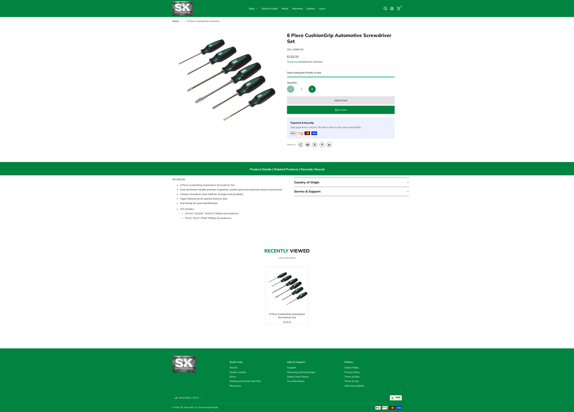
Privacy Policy (352, 372)
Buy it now (341, 109)
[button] (385, 8)
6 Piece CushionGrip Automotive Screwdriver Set (287, 316)
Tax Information (295, 381)
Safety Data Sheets (298, 376)
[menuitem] (258, 367)
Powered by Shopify (208, 407)
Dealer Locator (238, 372)
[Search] (385, 8)
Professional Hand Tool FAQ (245, 381)
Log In (322, 8)
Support (291, 367)
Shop (251, 8)
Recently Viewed (312, 169)
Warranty (297, 8)
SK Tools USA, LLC (189, 407)
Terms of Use (351, 381)
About (284, 8)
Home (175, 21)
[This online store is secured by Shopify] (396, 398)
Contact (310, 8)
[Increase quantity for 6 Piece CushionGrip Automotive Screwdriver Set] (312, 89)
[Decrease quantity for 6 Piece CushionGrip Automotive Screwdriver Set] (290, 89)
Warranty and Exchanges (301, 372)
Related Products (286, 169)
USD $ (188, 397)
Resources (235, 385)
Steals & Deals (270, 8)
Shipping (292, 61)
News (233, 376)
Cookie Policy (351, 367)
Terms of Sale (351, 376)
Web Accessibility (354, 385)
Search (233, 367)
